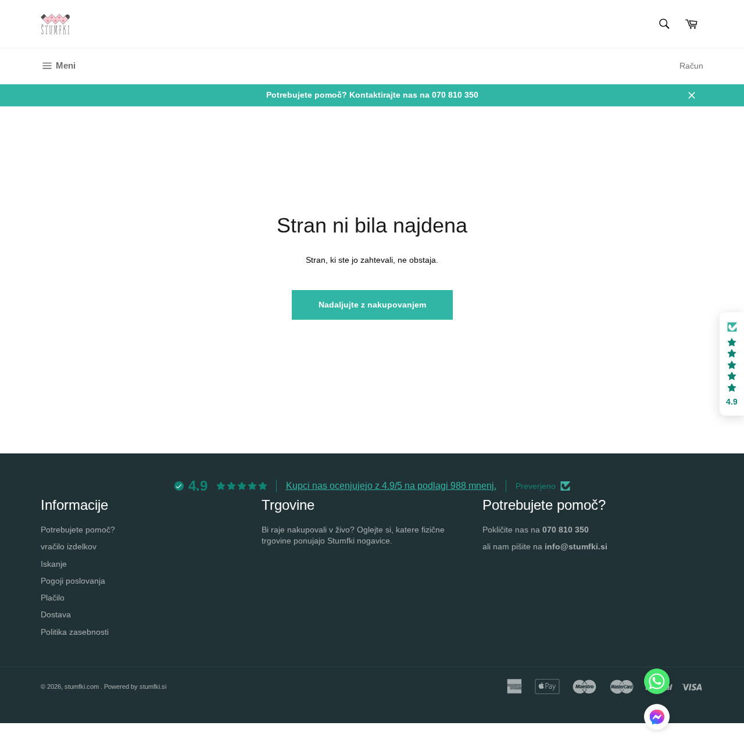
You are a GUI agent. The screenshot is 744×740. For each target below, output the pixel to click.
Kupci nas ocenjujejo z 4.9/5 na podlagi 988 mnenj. (391, 486)
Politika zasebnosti (75, 632)
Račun (691, 65)
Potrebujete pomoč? (78, 529)
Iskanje (54, 564)
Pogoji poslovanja (73, 580)
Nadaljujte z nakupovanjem (372, 304)
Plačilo (53, 597)
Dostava (56, 614)
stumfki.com (83, 686)
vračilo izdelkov (68, 546)
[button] (732, 364)
